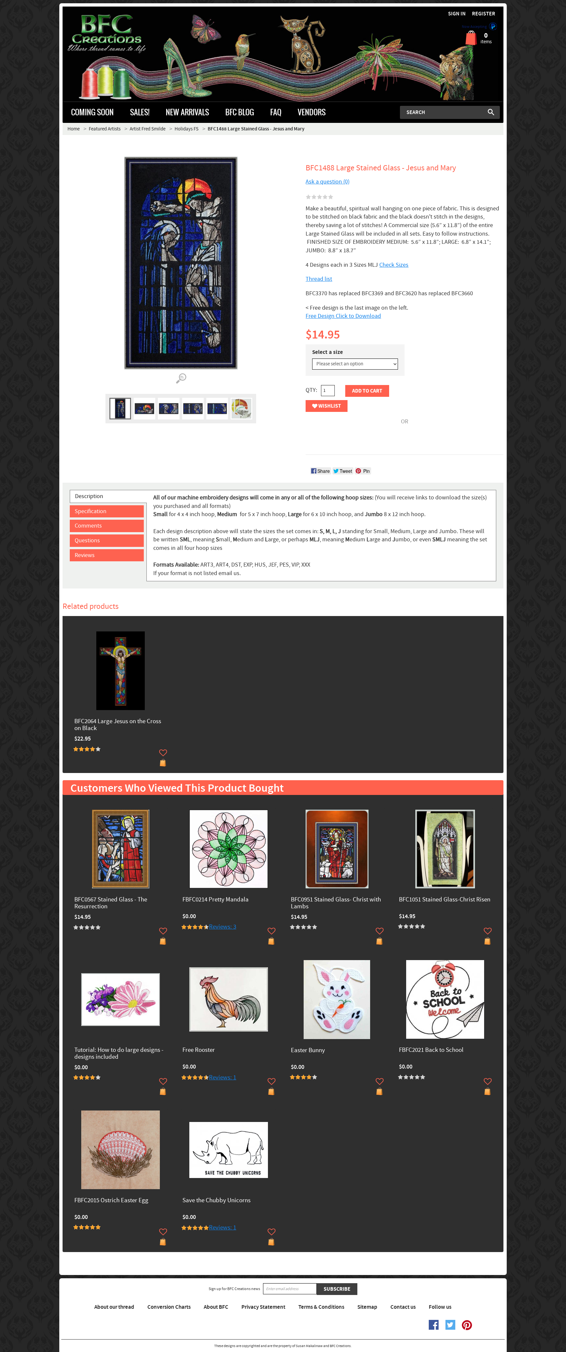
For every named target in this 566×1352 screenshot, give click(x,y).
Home (73, 129)
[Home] (118, 34)
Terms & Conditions (321, 1307)
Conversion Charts (169, 1307)
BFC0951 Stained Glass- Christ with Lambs (336, 903)
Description (89, 496)
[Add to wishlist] (163, 753)
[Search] (491, 112)
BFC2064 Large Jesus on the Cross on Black (117, 725)
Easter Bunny (308, 1050)
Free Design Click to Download (343, 316)
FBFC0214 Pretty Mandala (215, 900)
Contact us (403, 1307)
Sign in (457, 13)
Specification (90, 511)
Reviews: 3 (222, 927)
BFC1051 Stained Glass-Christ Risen (444, 900)
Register (483, 13)
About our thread (114, 1307)
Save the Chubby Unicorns (216, 1200)
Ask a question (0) (327, 181)
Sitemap (367, 1307)
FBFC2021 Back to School (431, 1050)
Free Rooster (198, 1050)
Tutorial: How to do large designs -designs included (118, 1054)
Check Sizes (393, 265)
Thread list (319, 279)
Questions (87, 540)
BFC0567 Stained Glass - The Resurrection (110, 903)
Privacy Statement (263, 1307)
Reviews (85, 555)
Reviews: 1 (222, 1077)
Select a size (327, 352)
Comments (88, 526)
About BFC (216, 1307)
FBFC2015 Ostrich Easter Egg (111, 1200)
